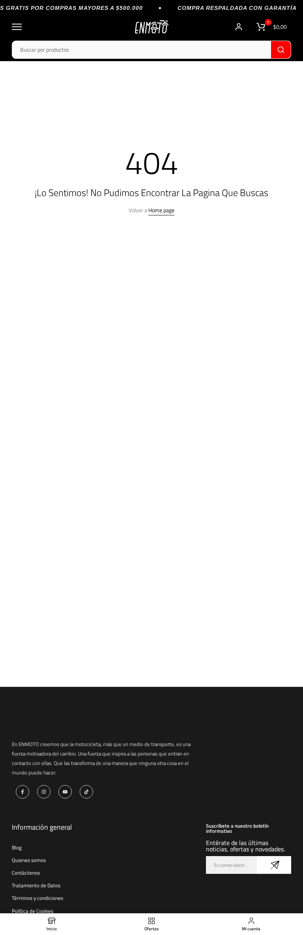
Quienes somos (29, 860)
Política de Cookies (32, 911)
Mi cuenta (239, 27)
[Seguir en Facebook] (22, 791)
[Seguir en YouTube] (65, 791)
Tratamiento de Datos (36, 885)
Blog (17, 847)
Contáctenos (26, 873)
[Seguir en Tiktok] (86, 791)
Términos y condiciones (37, 898)
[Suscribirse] (274, 865)
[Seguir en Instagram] (43, 791)
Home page (161, 210)
